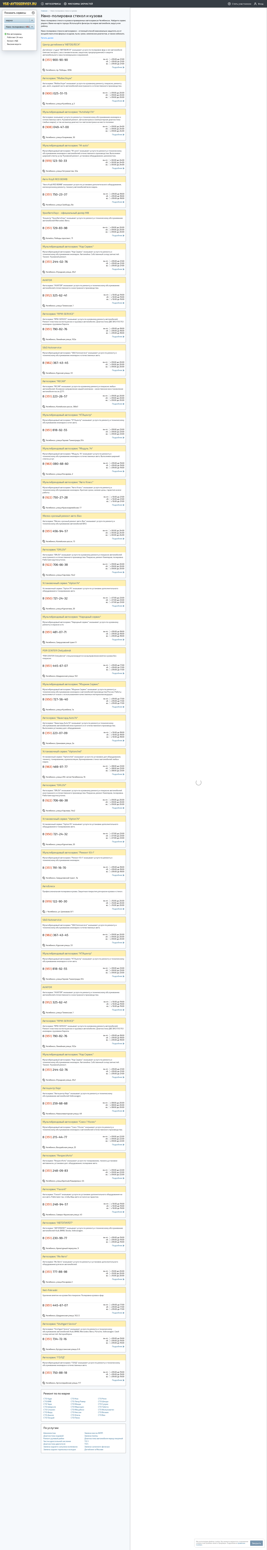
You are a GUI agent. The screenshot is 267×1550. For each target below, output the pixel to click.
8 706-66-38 (55, 564)
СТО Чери (47, 1404)
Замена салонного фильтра (97, 1446)
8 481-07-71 (55, 632)
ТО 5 (86, 1444)
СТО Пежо (75, 1417)
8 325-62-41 (55, 295)
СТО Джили (48, 1415)
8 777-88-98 (55, 1271)
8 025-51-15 (55, 93)
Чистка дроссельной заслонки (57, 1441)
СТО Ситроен (49, 1409)
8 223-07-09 (55, 733)
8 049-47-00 (56, 127)
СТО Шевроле (49, 1407)
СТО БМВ (47, 1401)
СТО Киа (74, 1398)
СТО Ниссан (76, 1412)
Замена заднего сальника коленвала (60, 1446)
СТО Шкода (103, 1401)
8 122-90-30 (55, 901)
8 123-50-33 (55, 160)
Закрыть (256, 1543)
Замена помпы (91, 1436)
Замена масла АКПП (93, 1433)
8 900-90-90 (55, 59)
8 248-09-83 (55, 1170)
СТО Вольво (103, 1412)
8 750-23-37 (55, 194)
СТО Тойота (103, 1407)
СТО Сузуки (103, 1404)
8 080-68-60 (55, 463)
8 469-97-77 (55, 766)
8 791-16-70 (54, 867)
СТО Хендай (48, 1417)
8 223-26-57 (55, 396)
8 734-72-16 (55, 1339)
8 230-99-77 (55, 1238)
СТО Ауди (47, 1398)
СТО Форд (47, 1412)
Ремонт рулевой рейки (53, 1438)
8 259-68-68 (55, 1103)
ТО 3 (86, 1441)
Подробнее (117, 67)
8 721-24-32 (55, 598)
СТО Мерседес (77, 1407)
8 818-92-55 (55, 430)
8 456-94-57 (55, 531)
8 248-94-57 (55, 1204)
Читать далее (47, 38)
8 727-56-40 (55, 699)
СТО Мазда (76, 1404)
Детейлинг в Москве (93, 1449)
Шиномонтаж (49, 1433)
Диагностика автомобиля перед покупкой (103, 1438)
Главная (44, 11)
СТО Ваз (101, 1415)
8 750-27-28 (55, 497)
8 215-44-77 (55, 1137)
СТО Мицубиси (77, 1409)
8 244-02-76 (55, 261)
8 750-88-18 (55, 1372)
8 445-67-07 (55, 665)
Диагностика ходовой (53, 1436)
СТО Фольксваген (106, 1409)
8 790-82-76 (55, 329)
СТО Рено (102, 1398)
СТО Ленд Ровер (78, 1401)
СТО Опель (75, 1415)
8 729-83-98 (55, 228)
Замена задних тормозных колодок (59, 1449)
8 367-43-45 (55, 362)
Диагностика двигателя (54, 1444)
